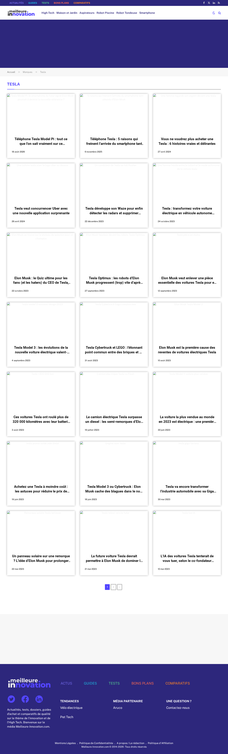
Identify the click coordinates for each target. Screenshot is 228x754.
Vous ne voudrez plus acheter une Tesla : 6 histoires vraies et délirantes (187, 141)
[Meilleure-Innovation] (21, 13)
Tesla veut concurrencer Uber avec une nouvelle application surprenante (41, 210)
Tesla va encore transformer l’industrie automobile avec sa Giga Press (187, 489)
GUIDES (32, 3)
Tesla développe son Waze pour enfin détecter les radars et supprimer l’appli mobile (114, 211)
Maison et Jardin (66, 12)
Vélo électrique (71, 708)
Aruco (117, 708)
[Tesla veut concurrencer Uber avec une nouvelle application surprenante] (41, 182)
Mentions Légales (65, 743)
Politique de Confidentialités (96, 743)
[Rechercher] (219, 13)
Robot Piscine (105, 12)
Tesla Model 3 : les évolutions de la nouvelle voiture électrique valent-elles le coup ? (41, 350)
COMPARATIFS (82, 3)
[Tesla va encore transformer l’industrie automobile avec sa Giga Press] (187, 461)
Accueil (11, 72)
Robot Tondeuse (126, 12)
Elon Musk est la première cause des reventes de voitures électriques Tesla (187, 349)
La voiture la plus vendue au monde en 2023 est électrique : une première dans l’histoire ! (187, 419)
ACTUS (66, 683)
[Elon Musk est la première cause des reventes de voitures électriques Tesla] (187, 321)
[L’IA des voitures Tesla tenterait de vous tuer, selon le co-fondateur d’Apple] (187, 530)
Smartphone (147, 12)
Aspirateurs (86, 12)
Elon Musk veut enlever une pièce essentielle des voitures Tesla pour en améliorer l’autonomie (187, 280)
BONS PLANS (61, 3)
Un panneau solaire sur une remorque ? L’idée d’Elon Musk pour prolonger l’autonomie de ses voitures (41, 558)
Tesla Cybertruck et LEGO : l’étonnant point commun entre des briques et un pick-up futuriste (114, 350)
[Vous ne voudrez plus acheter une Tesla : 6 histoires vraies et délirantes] (187, 113)
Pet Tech (66, 717)
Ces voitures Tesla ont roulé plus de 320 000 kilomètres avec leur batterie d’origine (41, 419)
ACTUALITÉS (16, 3)
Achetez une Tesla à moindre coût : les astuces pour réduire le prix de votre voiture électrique (41, 489)
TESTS (45, 3)
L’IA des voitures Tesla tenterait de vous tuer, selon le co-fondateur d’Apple (187, 558)
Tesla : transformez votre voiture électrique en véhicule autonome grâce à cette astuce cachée (187, 211)
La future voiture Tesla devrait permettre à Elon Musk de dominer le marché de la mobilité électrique (114, 558)
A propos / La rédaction (130, 743)
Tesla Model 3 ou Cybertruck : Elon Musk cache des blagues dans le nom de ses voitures (114, 489)
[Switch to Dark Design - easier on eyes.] (214, 12)
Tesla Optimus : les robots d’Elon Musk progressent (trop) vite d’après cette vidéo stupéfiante (114, 280)
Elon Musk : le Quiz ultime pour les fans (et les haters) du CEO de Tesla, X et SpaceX (41, 280)
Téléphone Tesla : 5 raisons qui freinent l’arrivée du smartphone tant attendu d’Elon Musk (114, 141)
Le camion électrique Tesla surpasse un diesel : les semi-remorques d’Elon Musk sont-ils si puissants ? (114, 419)
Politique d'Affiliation (160, 743)
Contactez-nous (178, 708)
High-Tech (48, 12)
